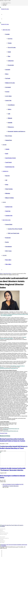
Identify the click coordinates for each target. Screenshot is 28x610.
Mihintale (10, 118)
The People (7, 78)
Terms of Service (4, 533)
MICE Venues (8, 250)
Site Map (4, 5)
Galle (9, 113)
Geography (7, 69)
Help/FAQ (2, 541)
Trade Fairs (7, 211)
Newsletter (2, 536)
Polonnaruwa (11, 127)
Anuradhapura (11, 104)
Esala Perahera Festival (10, 158)
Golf (6, 180)
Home (1, 273)
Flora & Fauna (8, 135)
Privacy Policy (3, 534)
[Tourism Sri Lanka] (4, 8)
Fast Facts (10, 38)
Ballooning (7, 193)
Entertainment (8, 246)
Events (4, 202)
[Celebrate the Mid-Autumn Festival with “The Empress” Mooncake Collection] (12, 465)
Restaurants (8, 237)
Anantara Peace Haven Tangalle (15, 228)
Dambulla (10, 122)
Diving (6, 184)
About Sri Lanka (6, 29)
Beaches (7, 242)
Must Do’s (7, 175)
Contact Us (5, 3)
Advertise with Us (4, 538)
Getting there (11, 60)
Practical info (11, 65)
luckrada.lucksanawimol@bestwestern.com (9, 368)
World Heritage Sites (9, 166)
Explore (4, 144)
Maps (9, 56)
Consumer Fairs (8, 215)
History (6, 74)
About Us (2, 531)
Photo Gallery (8, 259)
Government (8, 87)
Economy (7, 91)
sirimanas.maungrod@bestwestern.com (11, 428)
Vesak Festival (8, 162)
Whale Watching (9, 188)
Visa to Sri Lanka (12, 47)
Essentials (7, 34)
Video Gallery (8, 264)
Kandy (6, 153)
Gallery (5, 255)
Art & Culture (8, 96)
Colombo (7, 149)
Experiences (5, 171)
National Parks (8, 140)
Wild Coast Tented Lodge (13, 233)
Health (9, 51)
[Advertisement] (10, 497)
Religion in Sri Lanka (10, 82)
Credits (1, 539)
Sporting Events (8, 206)
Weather (10, 43)
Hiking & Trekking (9, 197)
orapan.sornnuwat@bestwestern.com (10, 430)
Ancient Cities (8, 100)
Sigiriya (9, 109)
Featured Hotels (8, 224)
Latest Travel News (7, 2)
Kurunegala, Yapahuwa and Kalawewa (16, 131)
